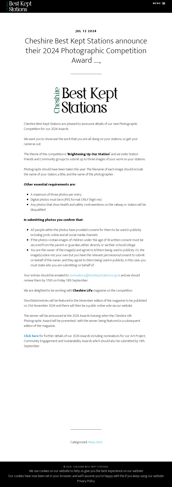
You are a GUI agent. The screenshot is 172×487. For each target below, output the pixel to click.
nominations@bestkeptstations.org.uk (94, 275)
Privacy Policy (86, 481)
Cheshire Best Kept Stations (20, 6)
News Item (95, 442)
